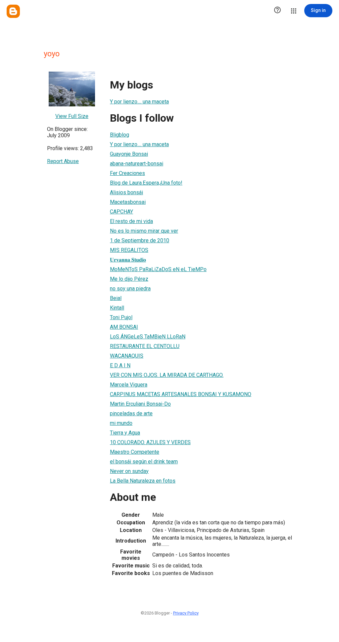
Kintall (117, 308)
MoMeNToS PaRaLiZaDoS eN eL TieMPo (158, 269)
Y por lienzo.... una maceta (139, 101)
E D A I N (120, 365)
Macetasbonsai (128, 202)
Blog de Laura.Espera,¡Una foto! (146, 183)
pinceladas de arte (131, 413)
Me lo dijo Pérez (129, 279)
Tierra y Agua (125, 433)
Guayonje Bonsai (129, 154)
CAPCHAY (121, 211)
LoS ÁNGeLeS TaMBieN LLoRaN (147, 336)
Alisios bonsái (126, 192)
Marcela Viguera (128, 384)
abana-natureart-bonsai (136, 163)
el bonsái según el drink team (144, 461)
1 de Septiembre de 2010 (139, 240)
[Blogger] (13, 11)
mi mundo (121, 423)
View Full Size (71, 116)
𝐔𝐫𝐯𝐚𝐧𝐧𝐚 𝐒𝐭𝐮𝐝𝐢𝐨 (128, 260)
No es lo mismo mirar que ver (144, 231)
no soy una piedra (130, 288)
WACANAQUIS (126, 356)
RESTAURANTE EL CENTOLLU (144, 346)
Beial (115, 298)
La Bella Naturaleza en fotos (142, 481)
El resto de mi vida (131, 221)
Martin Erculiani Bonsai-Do (140, 404)
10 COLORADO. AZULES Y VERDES (150, 442)
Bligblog (119, 135)
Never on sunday (129, 471)
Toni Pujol (121, 317)
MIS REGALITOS (129, 250)
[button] (277, 11)
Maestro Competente (134, 452)
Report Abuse (63, 161)
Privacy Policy (186, 613)
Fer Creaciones (127, 173)
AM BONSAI (124, 327)
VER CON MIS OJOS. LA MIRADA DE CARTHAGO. (166, 375)
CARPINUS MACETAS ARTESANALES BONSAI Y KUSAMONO (180, 394)
